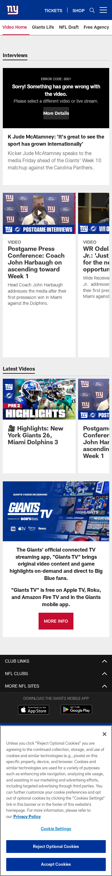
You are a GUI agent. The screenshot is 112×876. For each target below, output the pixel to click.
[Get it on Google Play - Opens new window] (76, 712)
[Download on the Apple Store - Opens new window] (33, 710)
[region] (56, 800)
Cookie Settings (56, 828)
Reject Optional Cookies (56, 846)
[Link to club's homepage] (12, 7)
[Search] (92, 10)
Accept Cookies (56, 864)
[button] (56, 113)
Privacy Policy (27, 816)
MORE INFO (56, 621)
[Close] (104, 734)
